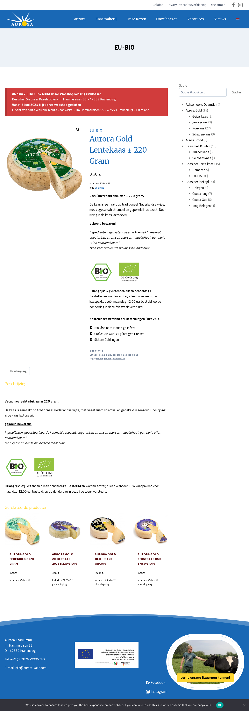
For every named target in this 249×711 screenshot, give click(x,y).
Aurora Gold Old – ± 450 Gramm (105, 559)
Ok (220, 705)
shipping (99, 188)
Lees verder (22, 588)
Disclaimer (217, 5)
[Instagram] (240, 5)
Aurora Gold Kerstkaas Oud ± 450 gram (149, 559)
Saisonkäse (119, 358)
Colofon (158, 5)
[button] (77, 129)
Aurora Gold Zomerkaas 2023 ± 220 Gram (64, 559)
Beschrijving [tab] (18, 371)
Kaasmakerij (106, 19)
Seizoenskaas (130, 355)
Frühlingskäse (103, 358)
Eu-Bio (125, 47)
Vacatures (196, 19)
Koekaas (117, 355)
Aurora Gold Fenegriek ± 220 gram (22, 559)
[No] (244, 705)
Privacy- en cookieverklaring (186, 5)
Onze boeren (167, 19)
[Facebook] (233, 5)
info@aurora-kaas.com (30, 667)
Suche (183, 85)
